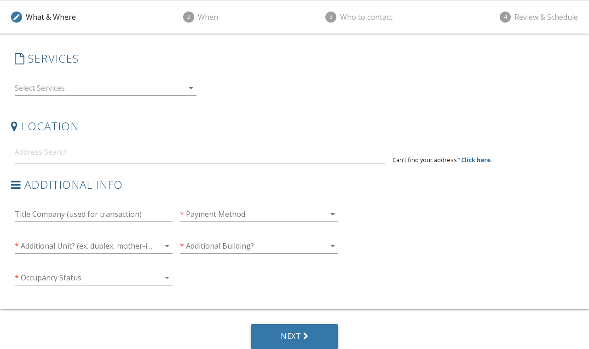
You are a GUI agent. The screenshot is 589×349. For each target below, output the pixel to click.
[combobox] (105, 90)
